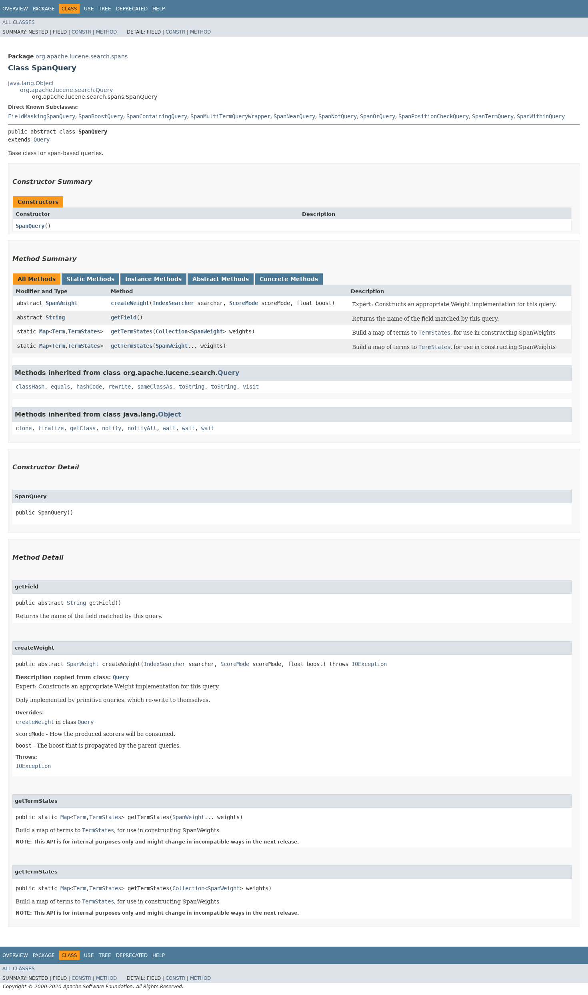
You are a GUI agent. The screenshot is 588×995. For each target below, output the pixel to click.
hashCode (89, 386)
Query (42, 139)
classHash (30, 386)
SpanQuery (30, 226)
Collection (172, 331)
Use (89, 9)
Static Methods (90, 279)
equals (60, 386)
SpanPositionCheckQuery (433, 116)
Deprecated (132, 9)
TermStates (84, 331)
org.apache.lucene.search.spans (82, 56)
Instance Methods (153, 279)
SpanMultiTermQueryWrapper (230, 116)
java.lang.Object (31, 83)
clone (24, 428)
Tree (105, 9)
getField (123, 317)
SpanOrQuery (377, 116)
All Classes (18, 22)
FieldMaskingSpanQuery (41, 116)
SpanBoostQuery (100, 116)
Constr (81, 32)
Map (44, 331)
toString (191, 386)
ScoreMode (243, 303)
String (55, 317)
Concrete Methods (289, 279)
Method (106, 32)
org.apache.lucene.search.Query (66, 90)
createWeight (130, 303)
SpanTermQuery (493, 116)
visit (251, 386)
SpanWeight (62, 303)
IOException (369, 664)
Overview (15, 9)
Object (169, 414)
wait (169, 428)
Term (58, 331)
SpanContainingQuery (156, 116)
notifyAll (142, 428)
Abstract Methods (220, 279)
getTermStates (131, 331)
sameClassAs (154, 386)
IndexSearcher (173, 303)
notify (111, 428)
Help (158, 9)
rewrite (119, 386)
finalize (51, 428)
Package (44, 9)
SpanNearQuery (294, 116)
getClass (83, 428)
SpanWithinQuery (541, 116)
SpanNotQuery (337, 116)
